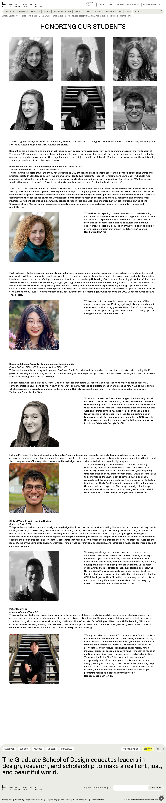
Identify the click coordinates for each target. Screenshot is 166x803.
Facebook (9, 749)
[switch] (90, 4)
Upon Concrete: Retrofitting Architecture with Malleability (106, 621)
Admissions (22, 12)
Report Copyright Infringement (58, 800)
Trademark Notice (97, 800)
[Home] (22, 787)
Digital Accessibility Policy (35, 800)
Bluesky (24, 749)
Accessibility (19, 800)
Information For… (152, 5)
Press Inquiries (130, 749)
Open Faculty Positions (128, 5)
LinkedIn (51, 749)
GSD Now (148, 749)
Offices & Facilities (62, 12)
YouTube (38, 749)
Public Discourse (82, 12)
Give (110, 5)
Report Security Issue (80, 800)
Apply (101, 5)
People (47, 12)
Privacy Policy (7, 800)
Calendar (98, 12)
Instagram (66, 749)
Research (35, 12)
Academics (9, 12)
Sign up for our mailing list (98, 787)
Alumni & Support (114, 12)
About (128, 12)
